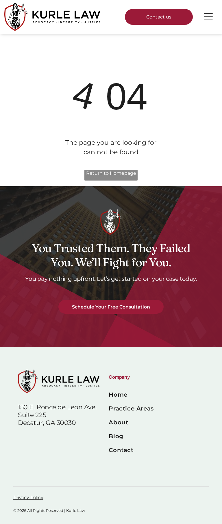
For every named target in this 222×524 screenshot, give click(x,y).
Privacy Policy (28, 497)
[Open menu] (208, 16)
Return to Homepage (111, 173)
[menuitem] (156, 395)
